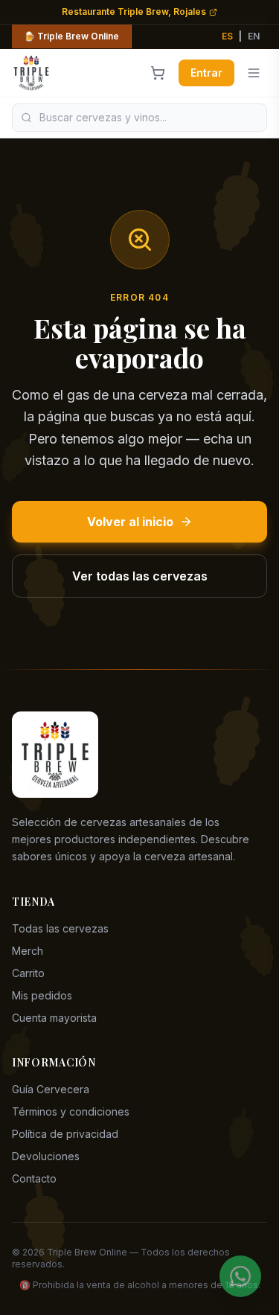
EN (254, 36)
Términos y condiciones (70, 1111)
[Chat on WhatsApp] (240, 1276)
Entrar (206, 72)
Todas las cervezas (60, 928)
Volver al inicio (130, 521)
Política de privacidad (65, 1133)
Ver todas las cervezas (140, 576)
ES (227, 36)
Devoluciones (46, 1156)
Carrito (28, 973)
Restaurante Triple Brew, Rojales (134, 11)
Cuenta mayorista (54, 1017)
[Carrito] (158, 73)
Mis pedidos (42, 995)
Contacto (34, 1178)
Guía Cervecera (50, 1089)
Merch (27, 950)
